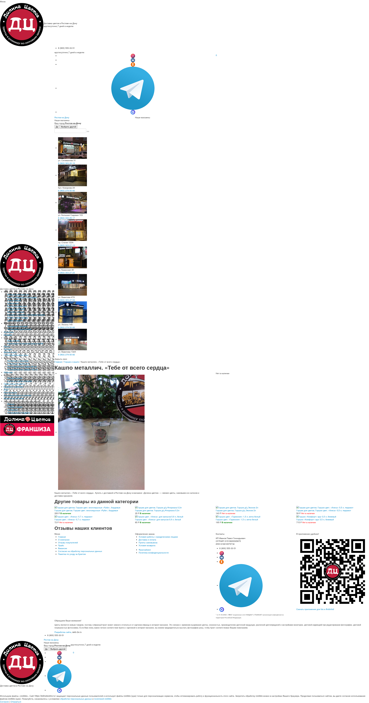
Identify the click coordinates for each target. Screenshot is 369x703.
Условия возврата (147, 545)
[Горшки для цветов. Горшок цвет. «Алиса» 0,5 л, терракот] (324, 507)
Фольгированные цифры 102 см (22, 369)
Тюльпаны (9, 331)
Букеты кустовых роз (17, 306)
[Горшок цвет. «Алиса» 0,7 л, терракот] (73, 516)
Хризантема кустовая (17, 326)
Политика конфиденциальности (154, 552)
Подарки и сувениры (13, 386)
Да (57, 126)
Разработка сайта (62, 632)
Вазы (6, 389)
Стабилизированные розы (16, 355)
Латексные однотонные (18, 363)
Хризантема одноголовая (19, 329)
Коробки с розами (15, 311)
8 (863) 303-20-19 (66, 163)
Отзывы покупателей (68, 542)
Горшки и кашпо (14, 406)
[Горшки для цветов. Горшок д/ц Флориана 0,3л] (158, 507)
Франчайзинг (145, 549)
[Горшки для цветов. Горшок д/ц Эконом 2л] (237, 507)
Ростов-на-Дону (61, 117)
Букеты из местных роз (18, 294)
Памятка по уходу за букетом (72, 554)
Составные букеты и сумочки (17, 395)
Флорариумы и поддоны (18, 412)
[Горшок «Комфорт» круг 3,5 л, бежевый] (316, 516)
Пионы (7, 346)
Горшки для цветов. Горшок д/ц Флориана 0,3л (157, 510)
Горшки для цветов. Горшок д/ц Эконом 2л (236, 510)
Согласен (4, 701)
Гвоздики (8, 334)
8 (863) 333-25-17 (66, 217)
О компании (63, 539)
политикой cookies (102, 698)
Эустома (8, 349)
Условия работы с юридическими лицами (158, 536)
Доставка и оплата (147, 539)
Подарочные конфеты (14, 383)
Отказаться (16, 701)
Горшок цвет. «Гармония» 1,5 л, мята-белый (237, 519)
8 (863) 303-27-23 (66, 272)
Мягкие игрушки (14, 378)
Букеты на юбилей (16, 308)
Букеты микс (13, 303)
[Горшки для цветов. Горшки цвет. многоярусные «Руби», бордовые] (87, 507)
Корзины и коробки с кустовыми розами (26, 314)
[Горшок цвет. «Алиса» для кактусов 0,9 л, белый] (159, 516)
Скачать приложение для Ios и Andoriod (315, 609)
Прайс (61, 545)
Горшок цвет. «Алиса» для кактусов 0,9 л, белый (158, 519)
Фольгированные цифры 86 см (22, 366)
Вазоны (10, 403)
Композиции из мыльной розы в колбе (25, 343)
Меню (3, 1)
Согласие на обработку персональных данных (80, 551)
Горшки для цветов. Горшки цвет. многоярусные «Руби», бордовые (86, 510)
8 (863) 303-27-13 (66, 245)
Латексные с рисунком (18, 360)
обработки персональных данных (76, 698)
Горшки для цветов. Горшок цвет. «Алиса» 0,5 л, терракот (323, 510)
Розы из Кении (14, 300)
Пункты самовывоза (148, 542)
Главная (58, 361)
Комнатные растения (14, 398)
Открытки (8, 372)
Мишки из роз (10, 352)
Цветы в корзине (15, 320)
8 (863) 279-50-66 (66, 190)
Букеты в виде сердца (17, 317)
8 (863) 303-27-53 (66, 300)
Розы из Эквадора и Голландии (22, 297)
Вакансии (62, 548)
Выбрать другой (68, 126)
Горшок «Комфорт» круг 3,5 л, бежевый (315, 519)
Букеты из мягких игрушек (19, 380)
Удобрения (12, 409)
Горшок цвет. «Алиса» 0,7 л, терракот (72, 519)
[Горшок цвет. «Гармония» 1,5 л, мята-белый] (238, 516)
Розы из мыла (10, 392)
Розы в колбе (13, 340)
